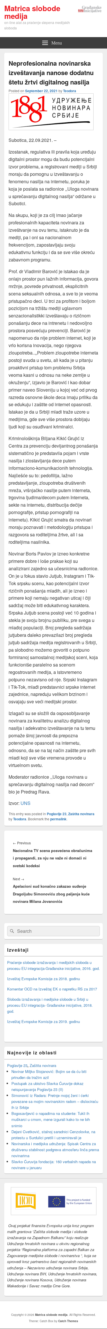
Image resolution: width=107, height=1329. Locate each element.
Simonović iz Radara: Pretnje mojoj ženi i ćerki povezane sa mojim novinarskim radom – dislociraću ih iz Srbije (54, 1101)
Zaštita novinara (81, 813)
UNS (26, 803)
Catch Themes (68, 1321)
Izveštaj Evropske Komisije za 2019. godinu (43, 1021)
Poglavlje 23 (56, 813)
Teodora (69, 90)
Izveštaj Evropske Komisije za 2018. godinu (43, 978)
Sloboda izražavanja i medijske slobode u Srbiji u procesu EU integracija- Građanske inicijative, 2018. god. (50, 1005)
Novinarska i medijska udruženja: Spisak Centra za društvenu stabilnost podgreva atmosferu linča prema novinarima (55, 1149)
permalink (58, 818)
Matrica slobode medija (32, 12)
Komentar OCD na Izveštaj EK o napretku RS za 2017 (52, 989)
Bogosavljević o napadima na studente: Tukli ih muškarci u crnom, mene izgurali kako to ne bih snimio (50, 1119)
